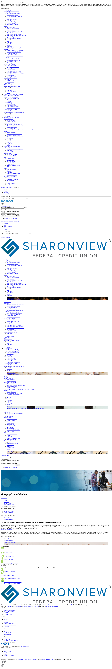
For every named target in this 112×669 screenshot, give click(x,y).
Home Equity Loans (11, 61)
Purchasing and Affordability (14, 52)
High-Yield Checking (12, 19)
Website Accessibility (9, 655)
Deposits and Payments (12, 15)
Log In (2, 204)
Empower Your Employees (13, 173)
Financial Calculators (12, 154)
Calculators (9, 42)
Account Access (7, 12)
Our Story (6, 189)
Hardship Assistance (11, 121)
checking (9, 606)
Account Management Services (14, 16)
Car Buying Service (11, 91)
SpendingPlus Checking (12, 24)
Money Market (10, 30)
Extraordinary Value (9, 575)
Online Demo (10, 43)
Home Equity (7, 57)
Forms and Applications (12, 179)
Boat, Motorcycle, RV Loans (14, 71)
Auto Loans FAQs (11, 76)
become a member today (52, 606)
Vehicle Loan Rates (11, 65)
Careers (5, 191)
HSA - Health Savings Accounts (14, 34)
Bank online (51, 604)
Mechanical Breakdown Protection (15, 72)
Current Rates (4, 498)
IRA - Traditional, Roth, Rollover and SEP (17, 35)
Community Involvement (10, 625)
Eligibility (9, 171)
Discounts (9, 182)
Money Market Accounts (13, 28)
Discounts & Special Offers (13, 165)
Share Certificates (11, 32)
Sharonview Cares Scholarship (11, 176)
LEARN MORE (17, 583)
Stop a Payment (10, 160)
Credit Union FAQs (11, 156)
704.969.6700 (14, 640)
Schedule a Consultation (6, 529)
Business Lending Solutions (10, 109)
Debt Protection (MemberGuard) (14, 134)
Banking (6, 11)
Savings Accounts (11, 27)
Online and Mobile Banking (13, 13)
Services (6, 157)
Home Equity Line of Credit (13, 60)
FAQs (8, 45)
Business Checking (11, 105)
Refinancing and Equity (12, 53)
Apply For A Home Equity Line (14, 58)
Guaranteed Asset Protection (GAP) (15, 73)
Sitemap (6, 650)
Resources (6, 146)
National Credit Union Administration (28, 659)
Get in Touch (7, 639)
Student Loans (10, 82)
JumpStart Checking (11, 23)
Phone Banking (10, 99)
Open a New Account (9, 611)
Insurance (6, 131)
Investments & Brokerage (10, 123)
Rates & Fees (7, 147)
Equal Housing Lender (47, 659)
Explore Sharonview (9, 194)
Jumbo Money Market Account (14, 31)
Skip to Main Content (6, 221)
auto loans (24, 606)
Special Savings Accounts (13, 37)
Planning (6, 117)
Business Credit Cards (9, 110)
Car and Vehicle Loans (9, 64)
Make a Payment (8, 84)
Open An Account (8, 227)
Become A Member (5, 206)
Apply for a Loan (8, 614)
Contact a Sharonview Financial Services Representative (20, 130)
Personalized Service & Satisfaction (12, 582)
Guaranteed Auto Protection (13, 135)
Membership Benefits (12, 169)
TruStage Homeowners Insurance (12, 86)
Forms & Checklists (8, 559)
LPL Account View (11, 128)
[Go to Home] (56, 257)
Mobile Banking (8, 552)
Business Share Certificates (13, 108)
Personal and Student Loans (10, 78)
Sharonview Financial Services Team (16, 125)
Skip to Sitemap (15, 221)
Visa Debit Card (10, 20)
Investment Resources (12, 127)
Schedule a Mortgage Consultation (15, 56)
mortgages (30, 606)
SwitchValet (9, 172)
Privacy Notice (7, 651)
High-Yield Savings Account (14, 38)
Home (5, 500)
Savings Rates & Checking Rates (15, 149)
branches (71, 604)
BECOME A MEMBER (6, 583)
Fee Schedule (10, 151)
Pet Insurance (10, 138)
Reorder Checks (10, 158)
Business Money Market (12, 106)
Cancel (7, 8)
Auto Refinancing (11, 69)
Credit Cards (7, 83)
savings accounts (17, 606)
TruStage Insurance (11, 132)
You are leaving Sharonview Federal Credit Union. (13, 2)
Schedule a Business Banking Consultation (14, 112)
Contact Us (11, 187)
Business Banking (8, 102)
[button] (5, 455)
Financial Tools (7, 153)
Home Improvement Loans (13, 63)
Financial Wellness (8, 119)
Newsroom (6, 626)
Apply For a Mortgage (12, 54)
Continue (3, 8)
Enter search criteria (6, 198)
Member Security (8, 634)
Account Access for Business (11, 97)
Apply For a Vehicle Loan (13, 67)
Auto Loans (9, 68)
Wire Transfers (10, 162)
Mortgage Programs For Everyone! (15, 50)
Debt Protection (10, 75)
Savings (5, 26)
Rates (8, 41)
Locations (9, 101)
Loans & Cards (7, 47)
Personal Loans (10, 80)
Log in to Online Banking (10, 610)
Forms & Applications (12, 175)
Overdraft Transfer (11, 161)
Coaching (9, 142)
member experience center (101, 604)
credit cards (36, 606)
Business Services (8, 94)
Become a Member (5, 237)
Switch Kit (9, 46)
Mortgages (6, 49)
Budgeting (9, 143)
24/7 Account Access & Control (12, 578)
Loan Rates (9, 79)
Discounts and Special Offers (10, 563)
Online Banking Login (6, 457)
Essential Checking (11, 21)
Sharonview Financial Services (14, 124)
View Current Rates (9, 556)
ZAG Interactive (25, 646)
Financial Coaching (11, 120)
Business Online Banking (13, 98)
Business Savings (11, 104)
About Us (16, 187)
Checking (6, 17)
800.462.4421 (7, 640)
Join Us (5, 168)
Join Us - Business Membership (11, 95)
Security (6, 652)
